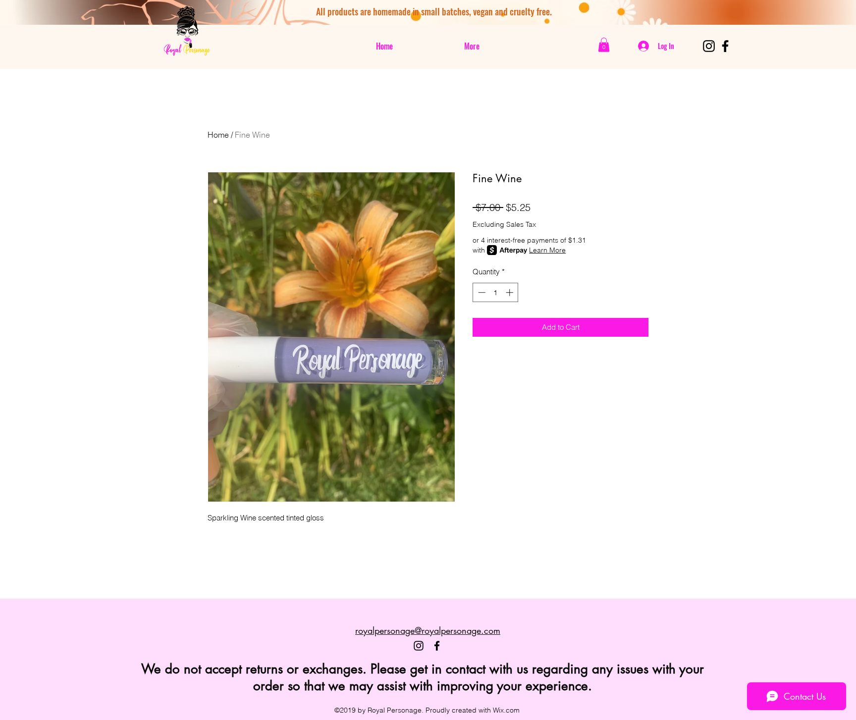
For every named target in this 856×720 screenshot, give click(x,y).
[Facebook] (725, 46)
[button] (604, 45)
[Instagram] (709, 46)
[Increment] (510, 292)
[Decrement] (480, 292)
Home (218, 135)
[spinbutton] (495, 292)
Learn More (547, 250)
